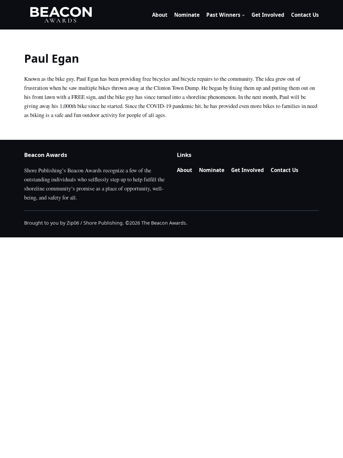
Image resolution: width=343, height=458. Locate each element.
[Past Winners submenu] (243, 14)
